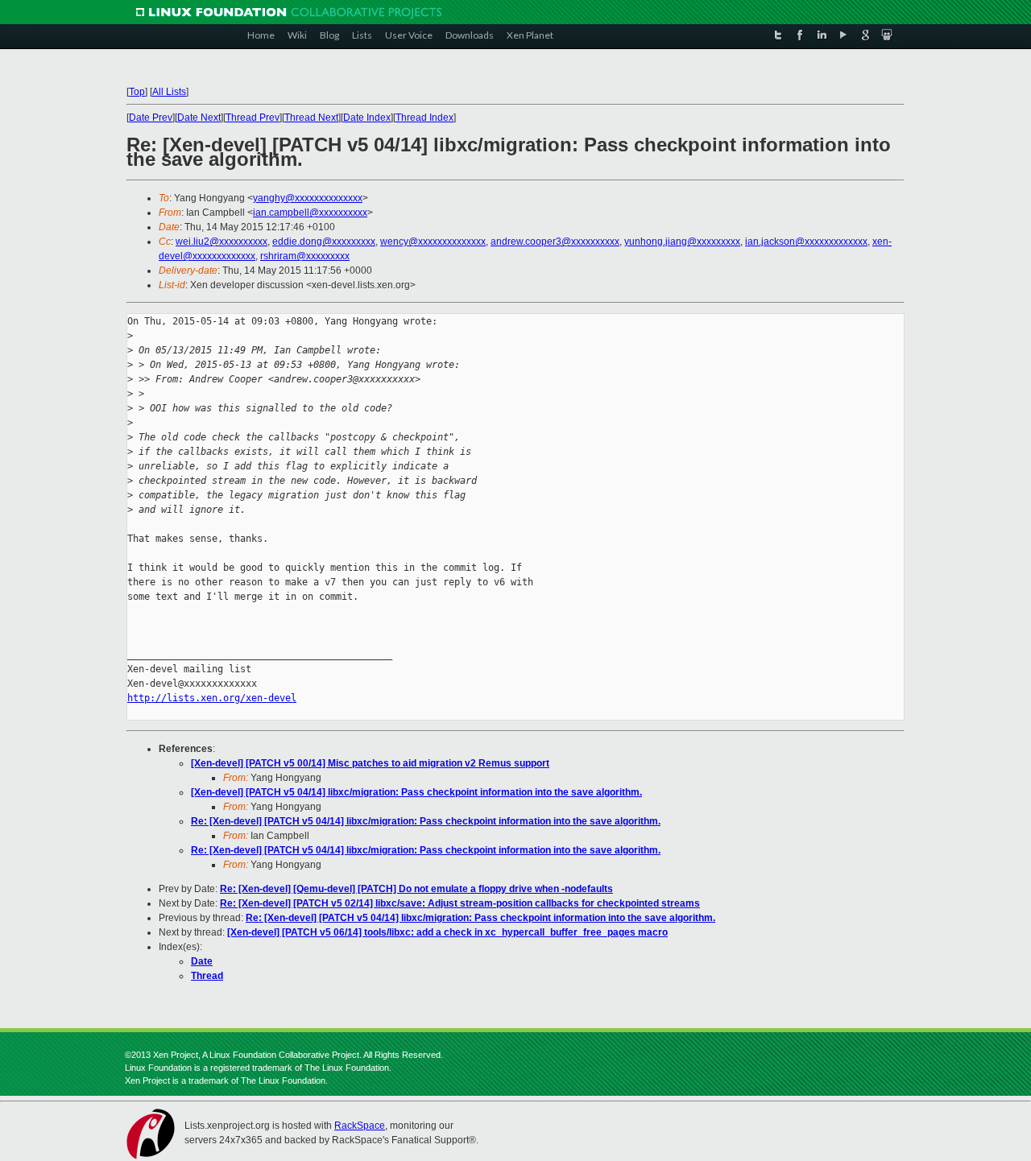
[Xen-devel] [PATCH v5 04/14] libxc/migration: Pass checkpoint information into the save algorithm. (416, 792)
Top (137, 91)
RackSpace (359, 1125)
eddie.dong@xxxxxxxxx (323, 241)
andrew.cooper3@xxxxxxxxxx (555, 241)
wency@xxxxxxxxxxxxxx (433, 241)
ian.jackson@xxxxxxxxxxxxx (806, 241)
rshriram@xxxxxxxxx (305, 256)
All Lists (169, 91)
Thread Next (311, 117)
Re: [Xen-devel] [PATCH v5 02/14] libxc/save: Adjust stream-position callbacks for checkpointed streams (460, 903)
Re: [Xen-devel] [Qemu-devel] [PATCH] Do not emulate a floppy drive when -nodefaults (416, 889)
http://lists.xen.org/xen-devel (211, 698)
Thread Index (424, 117)
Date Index (367, 117)
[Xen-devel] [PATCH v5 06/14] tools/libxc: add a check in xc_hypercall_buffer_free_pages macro (447, 932)
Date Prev (150, 117)
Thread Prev (252, 117)
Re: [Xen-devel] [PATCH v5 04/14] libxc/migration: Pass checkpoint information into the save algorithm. (425, 821)
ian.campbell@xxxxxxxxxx (310, 212)
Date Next (199, 117)
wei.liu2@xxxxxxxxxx (221, 241)
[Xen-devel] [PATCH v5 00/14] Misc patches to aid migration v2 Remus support (370, 763)
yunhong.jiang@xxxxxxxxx (682, 241)
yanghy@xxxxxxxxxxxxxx (307, 198)
